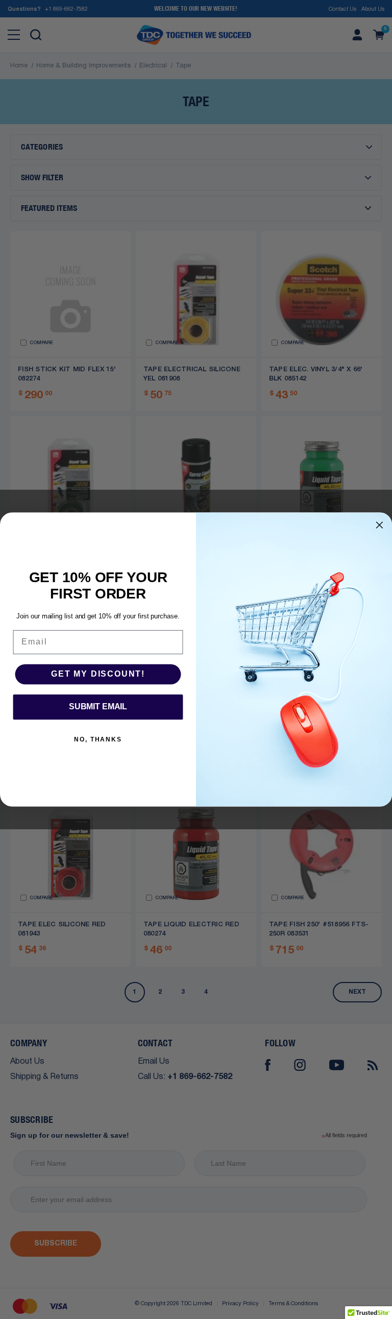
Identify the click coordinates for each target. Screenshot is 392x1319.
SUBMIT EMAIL (98, 706)
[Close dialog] (379, 525)
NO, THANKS (98, 739)
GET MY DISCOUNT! (98, 673)
